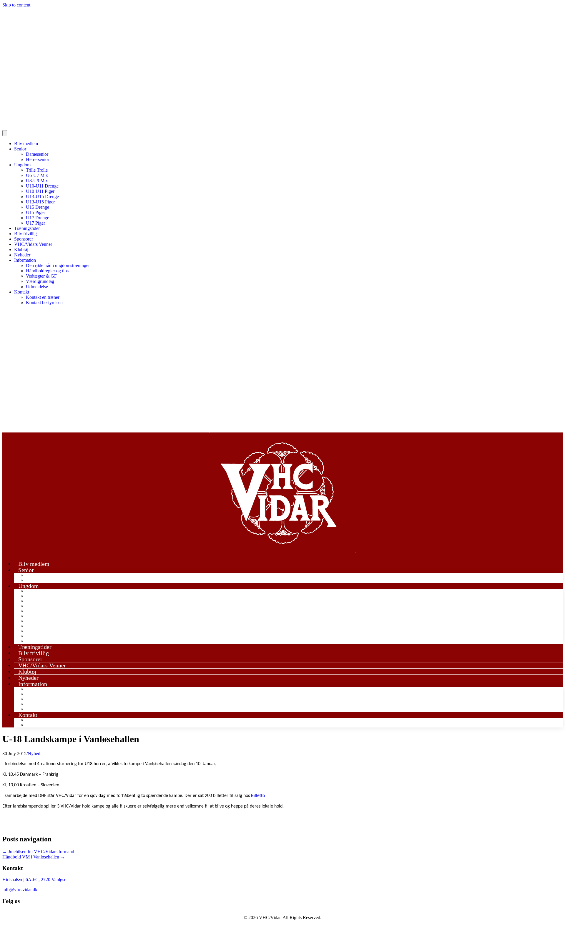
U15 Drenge (37, 207)
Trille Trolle (37, 170)
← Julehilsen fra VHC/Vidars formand (38, 851)
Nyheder (22, 254)
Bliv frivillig (25, 233)
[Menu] (4, 133)
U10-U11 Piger (40, 191)
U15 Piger (35, 212)
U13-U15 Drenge (42, 196)
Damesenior (37, 154)
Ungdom (22, 164)
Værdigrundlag (40, 281)
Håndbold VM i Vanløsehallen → (33, 856)
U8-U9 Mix (37, 180)
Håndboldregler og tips (47, 270)
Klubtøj (21, 249)
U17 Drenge (37, 217)
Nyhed (34, 753)
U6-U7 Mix (37, 175)
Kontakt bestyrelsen (44, 302)
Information (25, 260)
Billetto (258, 795)
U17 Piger (35, 223)
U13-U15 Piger (40, 201)
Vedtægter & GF (41, 276)
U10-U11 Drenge (42, 185)
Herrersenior (37, 159)
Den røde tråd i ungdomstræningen (58, 265)
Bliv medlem (26, 143)
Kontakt (21, 291)
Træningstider (27, 228)
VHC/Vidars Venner (33, 244)
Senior (20, 148)
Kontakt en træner (42, 297)
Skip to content (16, 4)
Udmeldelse (37, 286)
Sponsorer (23, 238)
